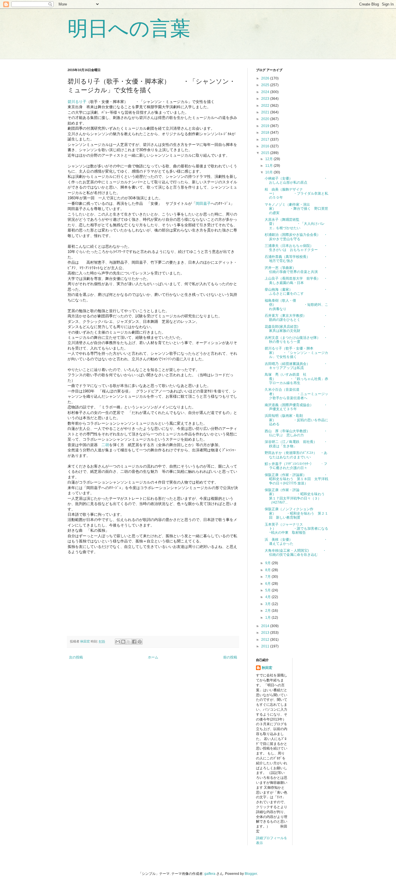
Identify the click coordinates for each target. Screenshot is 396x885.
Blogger (251, 874)
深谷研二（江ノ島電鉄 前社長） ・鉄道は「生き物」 (296, 444)
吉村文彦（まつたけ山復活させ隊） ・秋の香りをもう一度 (296, 340)
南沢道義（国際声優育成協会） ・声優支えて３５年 (296, 407)
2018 (265, 133)
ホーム (153, 657)
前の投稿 (230, 657)
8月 (268, 570)
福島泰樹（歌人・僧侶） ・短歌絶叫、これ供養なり (296, 304)
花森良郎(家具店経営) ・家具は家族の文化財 (295, 329)
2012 (265, 640)
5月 (268, 590)
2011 (265, 646)
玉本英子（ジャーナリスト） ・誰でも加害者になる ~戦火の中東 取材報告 (298, 528)
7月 (268, 577)
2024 (265, 92)
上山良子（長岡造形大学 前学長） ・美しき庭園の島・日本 (296, 280)
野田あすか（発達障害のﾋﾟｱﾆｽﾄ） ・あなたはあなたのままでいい (296, 455)
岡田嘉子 (203, 203)
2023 (265, 99)
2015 (265, 153)
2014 (265, 626)
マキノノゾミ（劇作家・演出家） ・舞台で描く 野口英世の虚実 (296, 208)
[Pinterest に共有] (140, 642)
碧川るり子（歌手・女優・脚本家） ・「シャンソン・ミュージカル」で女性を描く (296, 352)
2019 (265, 126)
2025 (265, 85)
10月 (269, 172)
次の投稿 (76, 657)
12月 (269, 159)
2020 (265, 119)
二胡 (105, 445)
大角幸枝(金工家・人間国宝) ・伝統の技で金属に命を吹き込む (295, 553)
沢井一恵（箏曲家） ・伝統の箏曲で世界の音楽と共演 (296, 270)
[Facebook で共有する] (134, 642)
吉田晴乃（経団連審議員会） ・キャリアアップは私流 (296, 366)
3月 (268, 604)
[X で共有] (129, 642)
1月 (268, 618)
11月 (269, 166)
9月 (268, 563)
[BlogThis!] (123, 642)
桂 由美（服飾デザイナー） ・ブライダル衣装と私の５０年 (296, 193)
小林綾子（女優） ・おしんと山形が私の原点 (296, 180)
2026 (265, 78)
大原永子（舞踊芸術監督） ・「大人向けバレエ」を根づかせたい (295, 224)
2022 (265, 106)
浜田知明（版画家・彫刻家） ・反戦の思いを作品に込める (296, 420)
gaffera (209, 874)
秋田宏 (267, 668)
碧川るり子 (77, 101)
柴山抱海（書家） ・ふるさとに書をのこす (296, 291)
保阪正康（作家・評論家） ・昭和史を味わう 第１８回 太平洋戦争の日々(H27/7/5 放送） (296, 479)
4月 (268, 597)
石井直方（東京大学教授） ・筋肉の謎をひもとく (296, 318)
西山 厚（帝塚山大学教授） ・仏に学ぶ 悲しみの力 (296, 433)
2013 (265, 633)
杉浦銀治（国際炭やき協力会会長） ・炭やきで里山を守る (296, 237)
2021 (265, 112)
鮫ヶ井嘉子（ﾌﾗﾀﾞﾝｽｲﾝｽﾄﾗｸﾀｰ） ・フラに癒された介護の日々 (296, 466)
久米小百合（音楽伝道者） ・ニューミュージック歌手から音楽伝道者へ (296, 394)
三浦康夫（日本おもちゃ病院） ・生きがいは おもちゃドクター (296, 248)
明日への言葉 (129, 28)
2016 (265, 146)
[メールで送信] (118, 642)
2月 (268, 611)
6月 (268, 584)
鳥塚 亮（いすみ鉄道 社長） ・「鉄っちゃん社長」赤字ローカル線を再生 (296, 378)
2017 (265, 139)
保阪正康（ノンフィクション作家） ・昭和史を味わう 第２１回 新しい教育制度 (296, 513)
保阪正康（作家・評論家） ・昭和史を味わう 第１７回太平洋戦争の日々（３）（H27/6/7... (296, 496)
